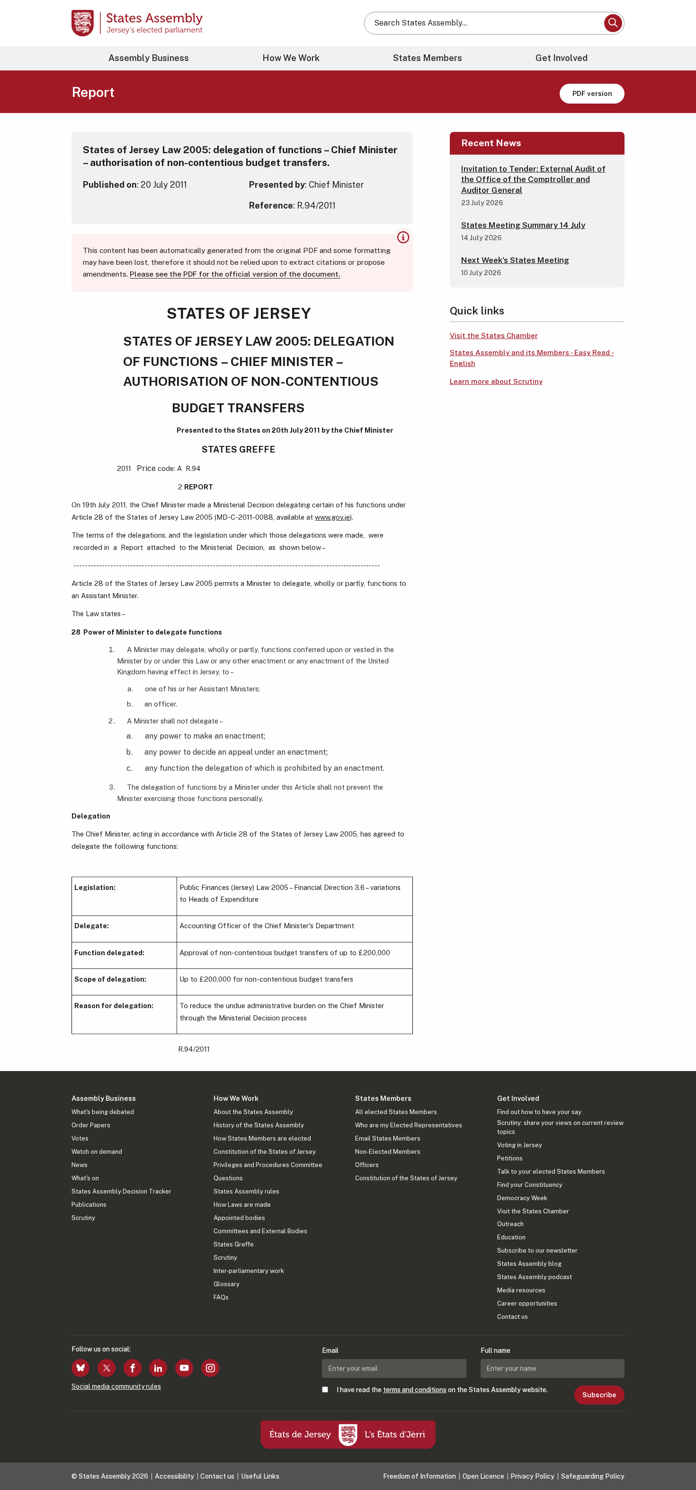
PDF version (592, 93)
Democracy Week (522, 1198)
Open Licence (483, 1476)
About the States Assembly (253, 1111)
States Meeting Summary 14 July (523, 225)
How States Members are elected (262, 1138)
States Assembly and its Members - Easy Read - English (532, 358)
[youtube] (184, 1368)
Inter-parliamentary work (249, 1270)
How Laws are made (242, 1204)
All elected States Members (396, 1111)
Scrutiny (83, 1217)
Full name (495, 1350)
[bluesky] (80, 1368)
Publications (89, 1204)
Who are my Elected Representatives (408, 1125)
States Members (427, 58)
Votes (80, 1138)
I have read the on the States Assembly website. (442, 1390)
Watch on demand (96, 1151)
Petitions (510, 1158)
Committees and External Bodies (260, 1231)
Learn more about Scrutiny (496, 381)
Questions (228, 1178)
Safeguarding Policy (593, 1476)
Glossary (227, 1284)
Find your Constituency (529, 1184)
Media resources (521, 1290)
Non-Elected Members (387, 1151)
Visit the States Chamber (494, 335)
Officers (367, 1164)
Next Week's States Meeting (515, 260)
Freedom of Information (419, 1476)
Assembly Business (148, 58)
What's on (85, 1178)
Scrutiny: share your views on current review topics (560, 1127)
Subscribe (599, 1395)
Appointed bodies (239, 1217)
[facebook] (133, 1368)
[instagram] (210, 1368)
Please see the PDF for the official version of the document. (235, 274)
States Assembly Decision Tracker (121, 1191)
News (79, 1164)
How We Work (291, 58)
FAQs (221, 1297)
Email (330, 1350)
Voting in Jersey (519, 1145)
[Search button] (613, 23)
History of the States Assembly (259, 1125)
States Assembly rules (246, 1191)
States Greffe (234, 1244)
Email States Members (387, 1138)
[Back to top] (673, 1458)
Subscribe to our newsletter (537, 1250)
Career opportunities (527, 1303)
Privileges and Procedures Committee (268, 1164)
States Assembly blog (529, 1263)
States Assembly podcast (534, 1277)
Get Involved (561, 58)
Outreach (510, 1224)
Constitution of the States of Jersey (265, 1151)
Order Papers (90, 1125)
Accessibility (174, 1476)
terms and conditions (414, 1390)
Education (511, 1237)
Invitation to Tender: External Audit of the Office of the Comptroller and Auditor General (533, 179)
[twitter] (107, 1368)
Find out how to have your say (539, 1111)
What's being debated (102, 1111)
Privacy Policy (532, 1476)
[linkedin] (158, 1368)
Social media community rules (116, 1386)
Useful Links (260, 1476)
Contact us (512, 1316)
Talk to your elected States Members (551, 1171)
